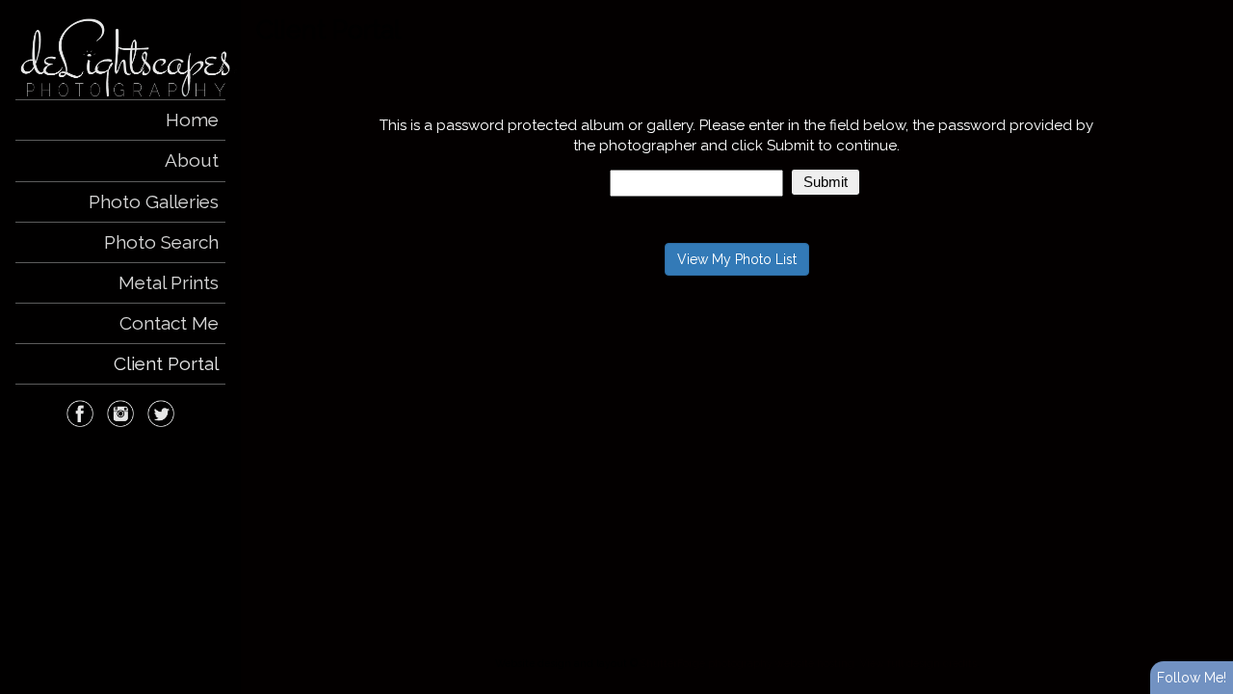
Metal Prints (168, 282)
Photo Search (161, 242)
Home (192, 119)
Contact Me (169, 323)
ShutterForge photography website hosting (747, 663)
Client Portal (166, 363)
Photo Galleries (154, 201)
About (192, 160)
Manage (1207, 9)
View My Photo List (737, 259)
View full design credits (918, 663)
